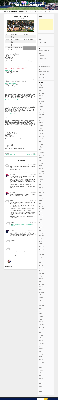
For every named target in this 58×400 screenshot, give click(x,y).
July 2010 (40, 391)
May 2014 (40, 318)
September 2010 (41, 388)
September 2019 (41, 216)
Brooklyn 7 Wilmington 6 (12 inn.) (11, 83)
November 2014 (41, 308)
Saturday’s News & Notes (31, 154)
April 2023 (40, 147)
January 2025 (41, 114)
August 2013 (41, 332)
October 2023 (41, 138)
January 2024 (41, 133)
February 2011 (41, 380)
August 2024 (41, 122)
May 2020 (40, 203)
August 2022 (41, 160)
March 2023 (41, 149)
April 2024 (40, 128)
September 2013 (41, 330)
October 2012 (41, 348)
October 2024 (41, 119)
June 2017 (41, 259)
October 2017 (41, 252)
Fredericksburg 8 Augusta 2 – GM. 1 (11, 99)
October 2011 (41, 367)
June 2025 (41, 106)
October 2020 (41, 195)
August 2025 (41, 103)
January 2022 (41, 171)
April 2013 (40, 338)
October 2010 (41, 386)
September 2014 (41, 311)
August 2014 (41, 313)
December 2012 (41, 345)
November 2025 (41, 98)
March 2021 (41, 187)
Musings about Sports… (42, 69)
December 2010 (41, 383)
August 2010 (41, 389)
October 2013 (41, 329)
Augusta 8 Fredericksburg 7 (10, 113)
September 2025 (41, 101)
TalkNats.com (41, 74)
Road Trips (52, 11)
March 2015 (41, 302)
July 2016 (40, 276)
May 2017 (40, 260)
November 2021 (41, 174)
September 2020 (41, 197)
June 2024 (41, 125)
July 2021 (40, 181)
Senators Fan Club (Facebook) (43, 72)
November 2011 (41, 365)
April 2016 (40, 281)
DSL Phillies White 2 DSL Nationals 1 (11, 140)
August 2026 (41, 84)
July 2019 (40, 219)
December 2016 (41, 268)
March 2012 (41, 359)
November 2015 (41, 289)
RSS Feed (40, 53)
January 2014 (41, 324)
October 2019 (41, 214)
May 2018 (40, 241)
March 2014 (41, 321)
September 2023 (41, 139)
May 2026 (40, 88)
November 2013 (41, 327)
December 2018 (41, 230)
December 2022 (41, 154)
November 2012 (41, 346)
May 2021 (40, 184)
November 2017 (41, 251)
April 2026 (40, 90)
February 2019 (41, 227)
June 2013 (41, 335)
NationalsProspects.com (29, 4)
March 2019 (41, 225)
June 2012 (41, 354)
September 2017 (41, 254)
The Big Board (41, 55)
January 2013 (41, 343)
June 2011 (41, 373)
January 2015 (41, 305)
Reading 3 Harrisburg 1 (9, 70)
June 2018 (41, 240)
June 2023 (41, 144)
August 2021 (41, 179)
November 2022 (41, 155)
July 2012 (40, 353)
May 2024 (40, 127)
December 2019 (41, 211)
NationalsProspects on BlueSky (44, 50)
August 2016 (41, 275)
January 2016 (41, 286)
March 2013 (41, 340)
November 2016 (41, 270)
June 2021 (41, 182)
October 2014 (41, 310)
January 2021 (41, 190)
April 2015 (40, 300)
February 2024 (41, 131)
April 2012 (40, 357)
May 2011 (40, 375)
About (27, 11)
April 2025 (40, 109)
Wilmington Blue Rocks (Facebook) (44, 77)
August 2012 (41, 351)
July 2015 (40, 295)
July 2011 (40, 372)
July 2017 (40, 257)
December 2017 (41, 249)
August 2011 (41, 370)
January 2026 (41, 95)
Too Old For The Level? (46, 11)
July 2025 (40, 104)
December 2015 (41, 287)
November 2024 (41, 117)
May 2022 (40, 165)
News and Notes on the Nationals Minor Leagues (14, 11)
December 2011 (41, 364)
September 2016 (41, 273)
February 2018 (41, 246)
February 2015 (41, 303)
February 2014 (41, 322)
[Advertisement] (46, 24)
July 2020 (40, 200)
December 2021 (41, 173)
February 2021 (41, 189)
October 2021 (41, 176)
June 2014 (41, 316)
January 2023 (41, 152)
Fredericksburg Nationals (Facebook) (44, 66)
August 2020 (41, 198)
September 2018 (41, 235)
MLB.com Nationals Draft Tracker (44, 68)
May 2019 (40, 222)
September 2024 (41, 120)
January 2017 (41, 267)
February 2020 (41, 208)
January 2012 (41, 362)
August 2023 (41, 141)
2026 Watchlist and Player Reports (37, 11)
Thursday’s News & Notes (10, 154)
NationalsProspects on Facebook (44, 52)
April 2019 (40, 224)
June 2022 (41, 163)
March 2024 (41, 130)
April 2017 (40, 262)
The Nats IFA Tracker (42, 58)
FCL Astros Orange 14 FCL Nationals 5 (12, 131)
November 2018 (41, 232)
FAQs (30, 11)
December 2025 (41, 96)
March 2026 (41, 92)
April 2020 (40, 205)
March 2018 (41, 244)
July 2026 (40, 85)
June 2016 (41, 278)
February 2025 (41, 112)
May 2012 (40, 356)
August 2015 (41, 294)
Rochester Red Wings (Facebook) (44, 71)
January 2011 (41, 381)
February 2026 (41, 93)
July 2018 (40, 238)
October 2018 (41, 233)
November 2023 (41, 136)
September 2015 (41, 292)
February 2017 (41, 265)
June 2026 (41, 87)
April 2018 (40, 243)
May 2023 (40, 146)
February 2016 (41, 284)
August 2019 (41, 217)
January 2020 (41, 209)
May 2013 (40, 337)
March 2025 (41, 111)
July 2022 (40, 162)
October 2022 (41, 157)
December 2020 (41, 192)
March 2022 (41, 168)
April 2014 (40, 319)
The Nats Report (41, 76)
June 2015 (41, 297)
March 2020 (41, 206)
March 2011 (41, 378)
